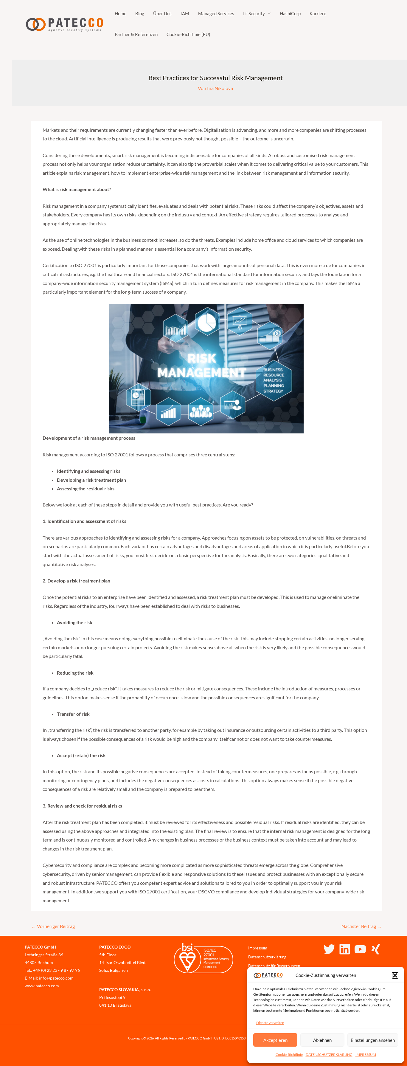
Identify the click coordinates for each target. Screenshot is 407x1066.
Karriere (318, 13)
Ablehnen (322, 1040)
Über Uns (162, 13)
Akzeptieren (275, 1040)
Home (120, 13)
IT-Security (254, 13)
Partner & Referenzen (136, 34)
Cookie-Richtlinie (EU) (188, 34)
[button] (395, 975)
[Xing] (376, 949)
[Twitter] (329, 949)
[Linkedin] (345, 949)
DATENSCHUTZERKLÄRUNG (329, 1054)
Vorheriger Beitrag (53, 926)
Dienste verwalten (270, 1022)
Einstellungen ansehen (373, 1040)
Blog (139, 13)
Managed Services (216, 13)
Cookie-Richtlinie (289, 1054)
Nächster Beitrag (361, 926)
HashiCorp (290, 13)
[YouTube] (360, 949)
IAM (185, 13)
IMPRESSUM (365, 1054)
